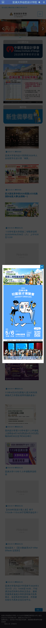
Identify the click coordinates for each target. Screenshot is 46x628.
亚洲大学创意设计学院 (24, 2)
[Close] (42, 267)
